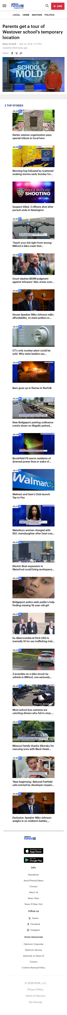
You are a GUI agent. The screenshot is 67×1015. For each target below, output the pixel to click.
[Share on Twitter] (16, 53)
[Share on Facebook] (12, 53)
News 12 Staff (9, 44)
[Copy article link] (21, 53)
